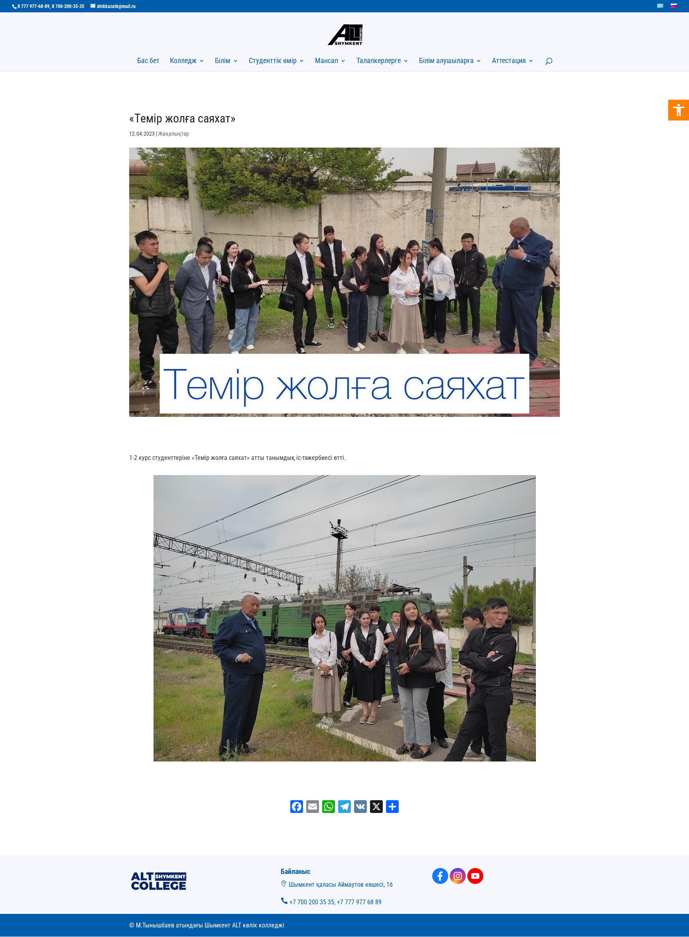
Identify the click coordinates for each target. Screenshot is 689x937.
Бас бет (148, 61)
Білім (222, 61)
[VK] (360, 807)
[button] (678, 110)
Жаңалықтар (173, 133)
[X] (376, 807)
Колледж (183, 61)
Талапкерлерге (378, 61)
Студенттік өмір (273, 61)
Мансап (326, 61)
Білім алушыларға (446, 61)
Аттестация (509, 61)
